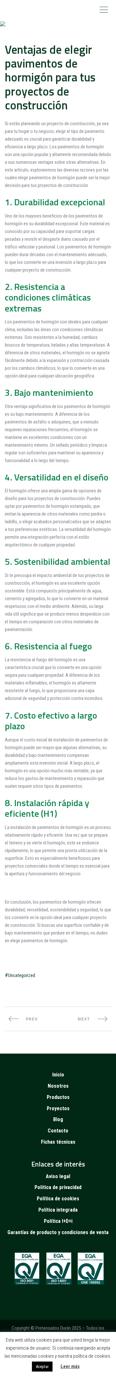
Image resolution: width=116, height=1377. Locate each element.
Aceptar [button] (42, 1366)
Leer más (70, 1366)
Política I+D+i (58, 1221)
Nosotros (58, 1086)
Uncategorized (21, 975)
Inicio (58, 1075)
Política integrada (58, 1210)
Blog (58, 1119)
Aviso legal (58, 1176)
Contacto (58, 1131)
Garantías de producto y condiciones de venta (58, 1232)
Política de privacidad (58, 1187)
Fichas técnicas (58, 1142)
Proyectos (58, 1108)
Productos (58, 1097)
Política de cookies (58, 1199)
